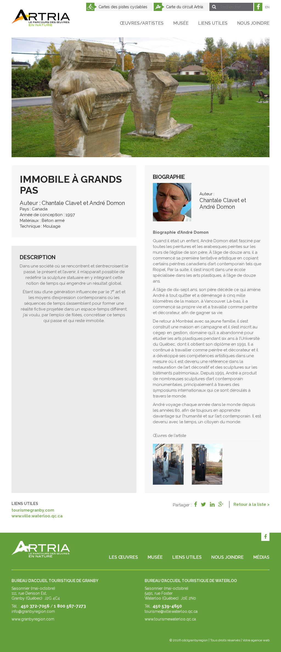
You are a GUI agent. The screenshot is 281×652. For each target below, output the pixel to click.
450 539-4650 (167, 606)
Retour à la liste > (251, 504)
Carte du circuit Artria (184, 7)
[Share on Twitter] (203, 504)
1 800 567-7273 (70, 606)
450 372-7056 (35, 606)
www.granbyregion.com (33, 619)
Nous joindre (253, 23)
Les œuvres (123, 557)
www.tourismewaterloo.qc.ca (170, 619)
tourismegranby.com (33, 510)
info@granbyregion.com (33, 611)
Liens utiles (212, 23)
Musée (181, 23)
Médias (261, 557)
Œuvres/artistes (142, 23)
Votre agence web (256, 640)
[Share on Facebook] (195, 504)
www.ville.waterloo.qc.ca (37, 515)
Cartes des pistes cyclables (123, 7)
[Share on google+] (221, 504)
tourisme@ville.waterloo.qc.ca (171, 611)
